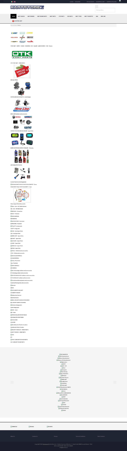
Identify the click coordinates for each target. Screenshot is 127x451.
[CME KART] (63, 385)
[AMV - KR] (63, 366)
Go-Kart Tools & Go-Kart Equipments (18, 182)
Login (71, 1)
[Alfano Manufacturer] (63, 358)
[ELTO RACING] (63, 398)
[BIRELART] (63, 379)
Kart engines (31, 16)
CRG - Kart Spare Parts (15, 233)
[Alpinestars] (63, 362)
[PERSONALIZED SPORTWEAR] (19, 314)
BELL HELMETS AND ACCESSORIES (18, 302)
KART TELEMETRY (89, 16)
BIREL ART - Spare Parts (16, 238)
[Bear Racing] (63, 371)
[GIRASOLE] (14, 426)
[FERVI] (63, 410)
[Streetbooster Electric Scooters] (19, 324)
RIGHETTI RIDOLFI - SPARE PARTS (18, 332)
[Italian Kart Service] (16, 295)
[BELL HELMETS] (63, 373)
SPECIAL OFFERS (14, 80)
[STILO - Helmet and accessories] (19, 250)
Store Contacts (101, 436)
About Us (13, 436)
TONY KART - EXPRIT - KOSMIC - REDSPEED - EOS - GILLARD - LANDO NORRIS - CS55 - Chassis (31, 46)
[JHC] (12, 334)
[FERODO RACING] (63, 408)
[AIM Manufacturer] (63, 356)
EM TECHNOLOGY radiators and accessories (20, 278)
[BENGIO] (63, 375)
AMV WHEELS (14, 268)
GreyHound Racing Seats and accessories (20, 283)
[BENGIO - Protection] (16, 211)
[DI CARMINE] (63, 395)
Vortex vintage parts (15, 307)
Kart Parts (53, 16)
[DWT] (64, 396)
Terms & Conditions (80, 436)
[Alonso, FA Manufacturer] (63, 360)
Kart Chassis (21, 16)
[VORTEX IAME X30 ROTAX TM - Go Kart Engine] (22, 88)
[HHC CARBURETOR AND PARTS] (19, 339)
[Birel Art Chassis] (63, 377)
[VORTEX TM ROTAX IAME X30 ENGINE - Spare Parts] (22, 122)
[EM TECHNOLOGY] (63, 400)
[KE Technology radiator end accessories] (21, 270)
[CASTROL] (63, 383)
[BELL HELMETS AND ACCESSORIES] (20, 300)
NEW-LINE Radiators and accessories (19, 114)
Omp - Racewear (14, 263)
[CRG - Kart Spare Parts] (17, 231)
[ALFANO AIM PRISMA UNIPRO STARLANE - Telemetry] (22, 139)
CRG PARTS (70, 16)
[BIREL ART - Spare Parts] (17, 236)
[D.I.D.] (63, 391)
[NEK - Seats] (14, 310)
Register (77, 1)
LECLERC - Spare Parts (15, 243)
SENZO (12, 287)
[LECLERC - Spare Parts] (17, 240)
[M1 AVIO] (50, 426)
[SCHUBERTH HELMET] (17, 290)
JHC (11, 337)
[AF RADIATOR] (63, 354)
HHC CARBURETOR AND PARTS (18, 342)
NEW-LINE (103, 16)
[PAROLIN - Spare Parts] (17, 245)
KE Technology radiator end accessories (19, 273)
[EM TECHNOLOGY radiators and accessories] (22, 275)
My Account (90, 1)
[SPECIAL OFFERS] (22, 71)
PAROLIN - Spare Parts (15, 248)
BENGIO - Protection (15, 213)
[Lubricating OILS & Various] (22, 156)
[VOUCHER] (14, 319)
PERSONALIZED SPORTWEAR (17, 317)
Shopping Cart (100, 1)
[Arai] (63, 367)
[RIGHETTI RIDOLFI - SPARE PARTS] (19, 329)
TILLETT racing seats (15, 228)
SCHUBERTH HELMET (15, 292)
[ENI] (63, 402)
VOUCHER (13, 322)
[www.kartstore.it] (27, 7)
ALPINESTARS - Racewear (16, 223)
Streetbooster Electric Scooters (17, 327)
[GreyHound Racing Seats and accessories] (22, 280)
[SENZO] (13, 285)
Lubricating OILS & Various (16, 165)
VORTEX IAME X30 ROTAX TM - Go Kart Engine (21, 97)
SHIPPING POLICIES (111, 1)
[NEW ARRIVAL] (15, 216)
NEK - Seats (13, 312)
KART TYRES (79, 16)
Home (13, 16)
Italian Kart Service (15, 297)
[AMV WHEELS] (15, 265)
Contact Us (35, 436)
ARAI (97, 16)
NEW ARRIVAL (14, 218)
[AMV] (64, 364)
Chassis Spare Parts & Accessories (18, 204)
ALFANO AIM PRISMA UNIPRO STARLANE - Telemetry (22, 148)
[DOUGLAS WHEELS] (16, 255)
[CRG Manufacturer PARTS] (63, 387)
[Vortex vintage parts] (16, 305)
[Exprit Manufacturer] (63, 406)
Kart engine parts (42, 16)
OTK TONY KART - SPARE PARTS (18, 63)
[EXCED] (63, 404)
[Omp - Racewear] (15, 260)
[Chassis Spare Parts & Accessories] (22, 195)
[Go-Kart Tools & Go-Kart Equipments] (22, 173)
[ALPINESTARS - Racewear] (17, 221)
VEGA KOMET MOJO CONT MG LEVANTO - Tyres (21, 187)
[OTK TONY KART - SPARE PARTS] (22, 54)
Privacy (56, 436)
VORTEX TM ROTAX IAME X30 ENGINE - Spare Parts (22, 131)
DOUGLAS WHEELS (15, 258)
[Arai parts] (63, 369)
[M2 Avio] (31, 426)
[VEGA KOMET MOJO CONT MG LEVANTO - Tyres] (24, 184)
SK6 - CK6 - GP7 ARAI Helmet (17, 208)
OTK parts (61, 16)
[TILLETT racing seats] (16, 226)
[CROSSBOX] (63, 389)
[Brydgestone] (63, 381)
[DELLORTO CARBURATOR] (63, 393)
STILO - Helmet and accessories (17, 253)
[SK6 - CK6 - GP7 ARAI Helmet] (18, 206)
